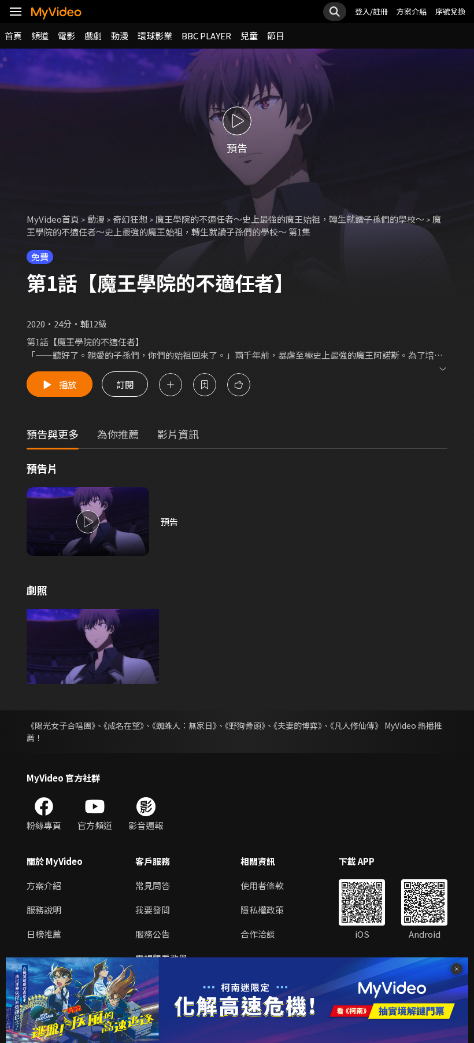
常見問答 (152, 885)
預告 (169, 521)
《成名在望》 (123, 725)
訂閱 (125, 384)
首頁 (13, 36)
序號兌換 (450, 11)
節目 (275, 36)
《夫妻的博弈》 (297, 725)
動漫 (119, 36)
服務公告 (152, 934)
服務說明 (44, 910)
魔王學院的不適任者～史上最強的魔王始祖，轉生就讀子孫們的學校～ (289, 219)
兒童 (249, 36)
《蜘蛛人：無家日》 (184, 725)
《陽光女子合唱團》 (61, 725)
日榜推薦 (44, 934)
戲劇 (93, 36)
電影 (66, 36)
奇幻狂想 (130, 219)
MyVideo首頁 (53, 219)
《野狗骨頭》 (245, 725)
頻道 (40, 36)
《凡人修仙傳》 (356, 725)
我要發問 (152, 910)
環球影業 (155, 36)
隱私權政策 (262, 910)
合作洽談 (257, 934)
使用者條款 (262, 885)
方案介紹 (412, 11)
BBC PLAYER (206, 36)
